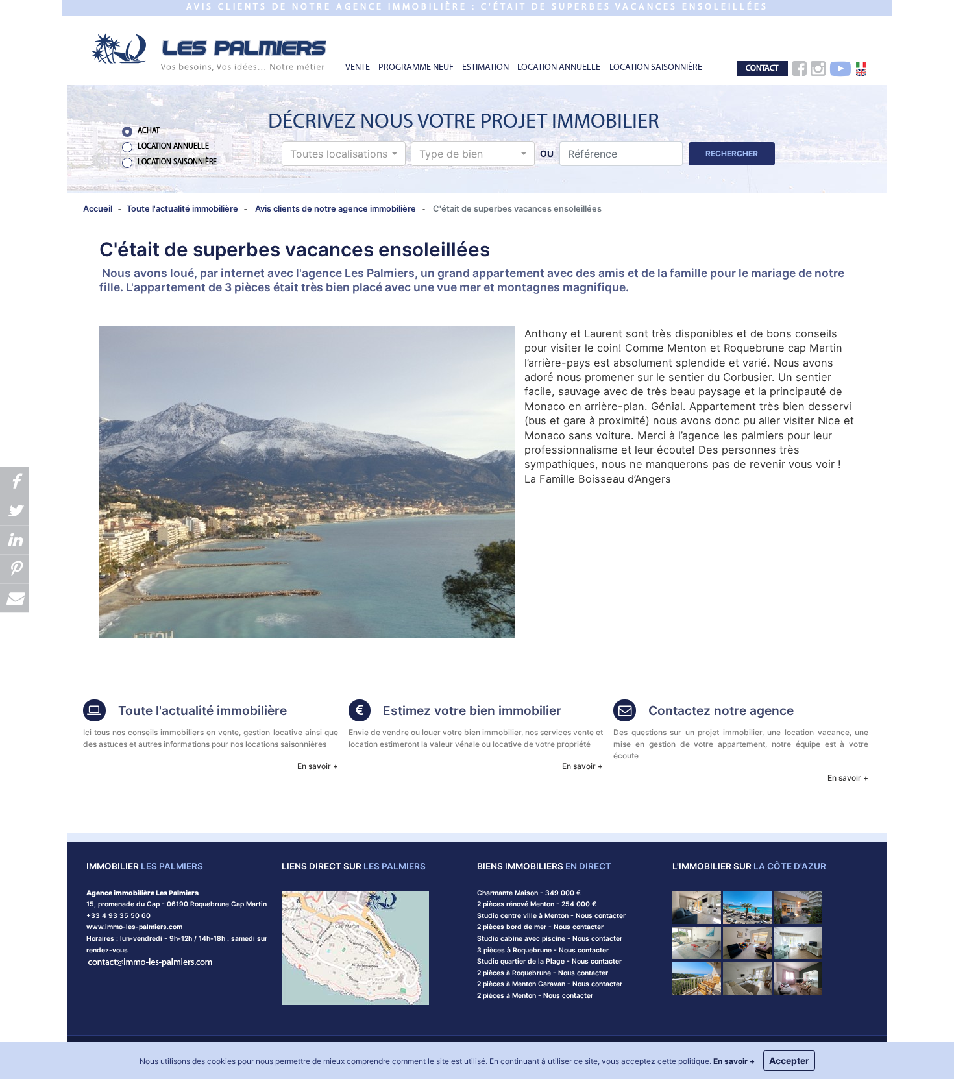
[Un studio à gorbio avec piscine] (696, 907)
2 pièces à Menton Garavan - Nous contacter (549, 984)
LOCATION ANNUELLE (558, 68)
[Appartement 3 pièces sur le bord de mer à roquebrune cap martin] (696, 942)
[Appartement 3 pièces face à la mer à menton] (798, 907)
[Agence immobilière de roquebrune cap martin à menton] (209, 51)
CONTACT (762, 68)
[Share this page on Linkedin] (14, 539)
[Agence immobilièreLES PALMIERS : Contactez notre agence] (624, 712)
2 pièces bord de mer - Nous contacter (540, 927)
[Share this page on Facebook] (14, 481)
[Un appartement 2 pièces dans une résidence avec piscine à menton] (798, 942)
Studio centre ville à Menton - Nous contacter (551, 916)
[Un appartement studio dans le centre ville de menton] (747, 977)
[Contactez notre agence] (150, 961)
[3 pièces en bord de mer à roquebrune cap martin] (798, 977)
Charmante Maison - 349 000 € (529, 893)
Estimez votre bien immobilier (472, 710)
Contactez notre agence (721, 710)
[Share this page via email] (14, 597)
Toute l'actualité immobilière (202, 710)
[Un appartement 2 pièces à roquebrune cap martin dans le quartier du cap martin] (696, 977)
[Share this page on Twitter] (14, 510)
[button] (344, 153)
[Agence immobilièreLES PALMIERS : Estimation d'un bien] (360, 712)
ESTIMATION (485, 68)
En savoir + (317, 766)
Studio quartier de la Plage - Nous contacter (549, 961)
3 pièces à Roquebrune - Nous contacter (543, 950)
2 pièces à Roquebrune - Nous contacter (542, 973)
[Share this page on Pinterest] (14, 568)
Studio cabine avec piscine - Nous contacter (549, 938)
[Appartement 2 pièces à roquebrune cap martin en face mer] (747, 907)
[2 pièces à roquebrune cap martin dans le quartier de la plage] (747, 942)
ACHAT (149, 131)
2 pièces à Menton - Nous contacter (535, 995)
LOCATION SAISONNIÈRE (655, 68)
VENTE (357, 68)
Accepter (789, 1060)
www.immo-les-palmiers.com (134, 927)
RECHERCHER (731, 153)
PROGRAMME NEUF (416, 68)
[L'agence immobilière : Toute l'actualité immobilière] (94, 712)
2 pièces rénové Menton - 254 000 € (536, 904)
